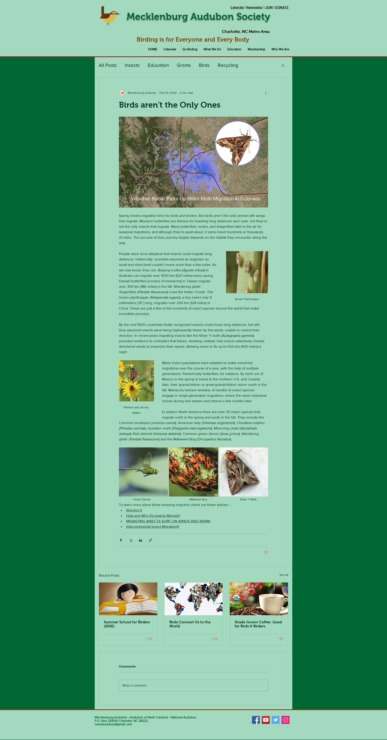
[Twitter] (276, 720)
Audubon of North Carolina (149, 717)
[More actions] (265, 92)
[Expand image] (143, 471)
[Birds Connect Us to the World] (193, 599)
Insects (132, 65)
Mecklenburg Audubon (111, 717)
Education (158, 65)
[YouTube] (266, 720)
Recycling (228, 65)
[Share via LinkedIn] (141, 540)
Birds (204, 65)
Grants (184, 65)
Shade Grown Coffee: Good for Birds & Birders (258, 624)
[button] (189, 49)
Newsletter (254, 7)
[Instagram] (285, 720)
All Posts (108, 65)
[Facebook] (256, 720)
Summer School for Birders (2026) (127, 624)
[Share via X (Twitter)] (131, 540)
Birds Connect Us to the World (190, 624)
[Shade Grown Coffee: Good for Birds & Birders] (259, 599)
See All (284, 574)
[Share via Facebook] (121, 540)
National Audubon (183, 717)
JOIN (269, 7)
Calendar (237, 7)
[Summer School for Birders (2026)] (128, 599)
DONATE (281, 7)
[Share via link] (150, 540)
